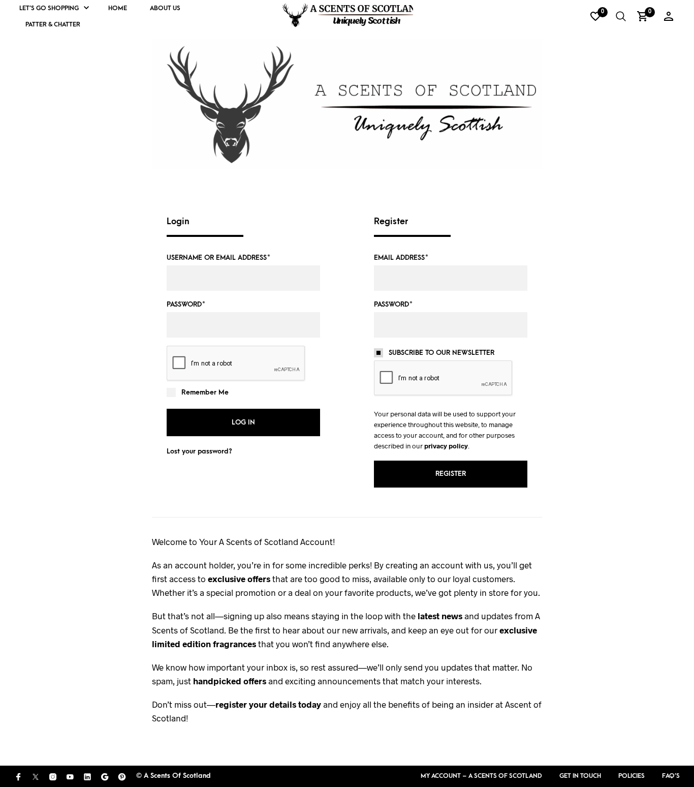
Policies (631, 775)
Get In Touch (580, 775)
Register (450, 473)
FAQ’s (671, 775)
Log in (243, 422)
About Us (165, 8)
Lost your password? (199, 451)
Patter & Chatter (52, 24)
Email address (401, 257)
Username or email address (218, 257)
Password (186, 304)
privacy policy (446, 446)
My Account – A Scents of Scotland (481, 775)
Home (117, 8)
